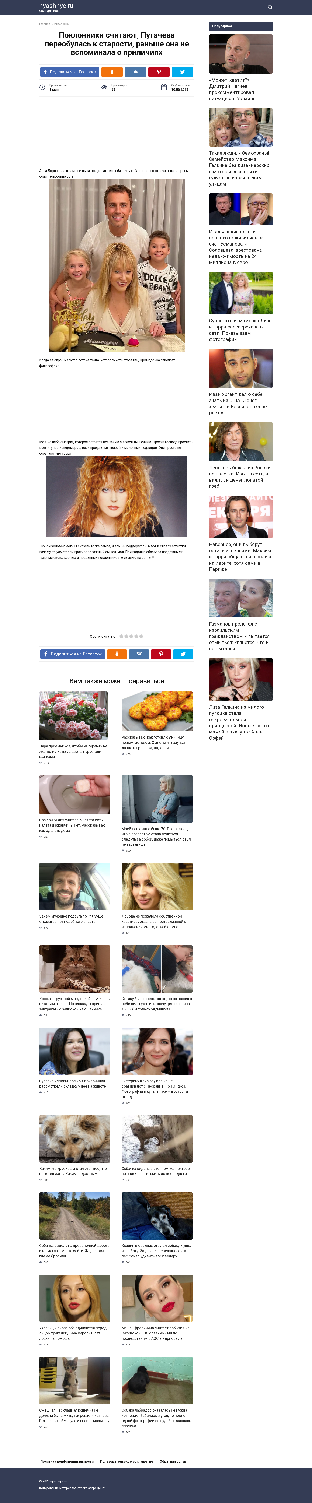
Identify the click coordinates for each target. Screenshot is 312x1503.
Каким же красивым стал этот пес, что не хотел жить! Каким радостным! (73, 1171)
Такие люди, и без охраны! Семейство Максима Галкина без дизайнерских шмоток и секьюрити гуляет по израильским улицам (239, 168)
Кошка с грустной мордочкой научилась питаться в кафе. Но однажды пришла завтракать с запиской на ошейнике (74, 1003)
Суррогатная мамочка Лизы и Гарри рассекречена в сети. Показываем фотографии (241, 330)
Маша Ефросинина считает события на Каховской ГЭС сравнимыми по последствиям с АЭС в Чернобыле (155, 1333)
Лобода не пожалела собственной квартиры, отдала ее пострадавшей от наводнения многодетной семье (155, 921)
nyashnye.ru (56, 5)
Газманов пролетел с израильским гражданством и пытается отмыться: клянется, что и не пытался (239, 636)
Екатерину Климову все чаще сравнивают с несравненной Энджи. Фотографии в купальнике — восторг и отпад (155, 1089)
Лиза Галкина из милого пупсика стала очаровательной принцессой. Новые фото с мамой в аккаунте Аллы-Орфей (240, 722)
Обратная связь (173, 1462)
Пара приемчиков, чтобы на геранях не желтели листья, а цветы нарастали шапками (73, 751)
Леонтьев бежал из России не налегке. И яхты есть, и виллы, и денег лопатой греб (240, 477)
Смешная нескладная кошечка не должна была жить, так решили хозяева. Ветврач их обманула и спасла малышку (74, 1415)
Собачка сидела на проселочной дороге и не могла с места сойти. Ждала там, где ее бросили (74, 1250)
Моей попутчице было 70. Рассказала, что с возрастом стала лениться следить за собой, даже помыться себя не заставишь (156, 836)
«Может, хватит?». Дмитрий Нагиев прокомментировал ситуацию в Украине (232, 89)
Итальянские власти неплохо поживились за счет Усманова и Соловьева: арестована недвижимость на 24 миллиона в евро (236, 247)
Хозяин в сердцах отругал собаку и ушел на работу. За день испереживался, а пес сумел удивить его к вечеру (157, 1250)
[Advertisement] (116, 133)
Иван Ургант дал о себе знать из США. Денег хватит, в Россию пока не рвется (238, 403)
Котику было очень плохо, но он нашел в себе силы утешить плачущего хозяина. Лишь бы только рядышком (157, 1003)
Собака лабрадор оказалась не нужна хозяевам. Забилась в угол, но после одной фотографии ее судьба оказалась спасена (156, 1418)
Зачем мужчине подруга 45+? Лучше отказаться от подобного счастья (71, 919)
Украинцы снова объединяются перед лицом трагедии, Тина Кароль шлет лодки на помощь (73, 1333)
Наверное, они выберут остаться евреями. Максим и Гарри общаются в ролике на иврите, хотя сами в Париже (241, 557)
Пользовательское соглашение (126, 1462)
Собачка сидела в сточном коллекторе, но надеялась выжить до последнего (156, 1171)
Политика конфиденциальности (67, 1462)
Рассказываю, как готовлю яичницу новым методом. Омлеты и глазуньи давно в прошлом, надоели (153, 742)
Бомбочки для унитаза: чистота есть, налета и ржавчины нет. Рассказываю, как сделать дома (72, 825)
